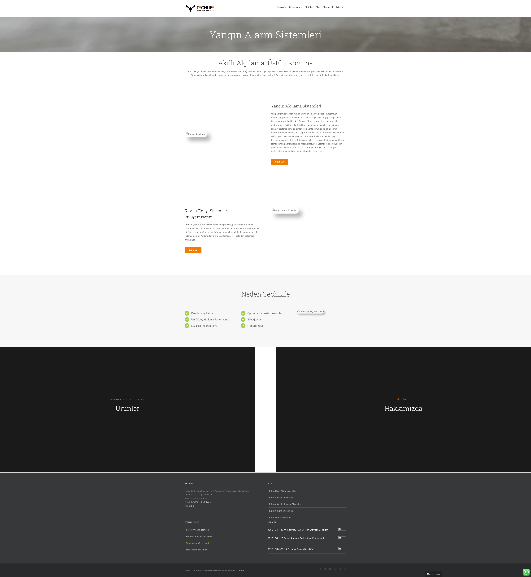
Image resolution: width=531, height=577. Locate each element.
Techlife (192, 505)
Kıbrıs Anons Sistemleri (280, 517)
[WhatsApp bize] (526, 572)
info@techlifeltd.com (201, 502)
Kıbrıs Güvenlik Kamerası (281, 497)
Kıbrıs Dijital (239, 570)
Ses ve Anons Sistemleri (197, 529)
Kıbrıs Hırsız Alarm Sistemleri (282, 490)
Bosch (190, 71)
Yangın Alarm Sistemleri (197, 543)
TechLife (188, 224)
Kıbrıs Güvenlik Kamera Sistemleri (285, 504)
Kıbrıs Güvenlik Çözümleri (281, 510)
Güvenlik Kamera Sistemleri (199, 536)
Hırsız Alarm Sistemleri (196, 549)
